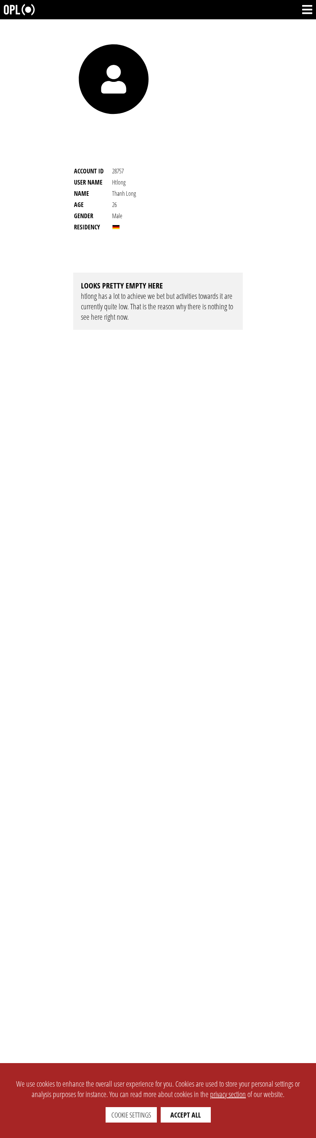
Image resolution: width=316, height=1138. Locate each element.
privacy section (228, 1094)
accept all (185, 1114)
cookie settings (131, 1114)
